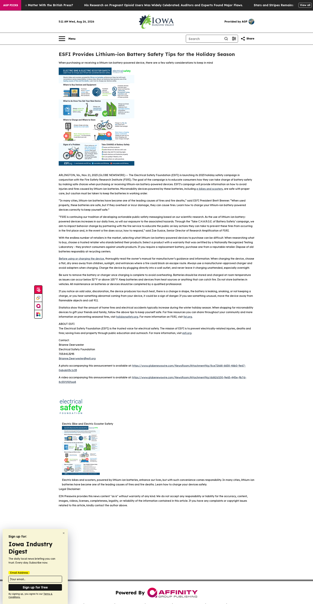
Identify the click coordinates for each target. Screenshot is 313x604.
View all (305, 5)
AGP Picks (10, 5)
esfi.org (187, 333)
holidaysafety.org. (127, 316)
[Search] (226, 38)
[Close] (63, 533)
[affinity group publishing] (38, 306)
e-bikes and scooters (209, 188)
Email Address (19, 572)
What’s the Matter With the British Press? (42, 5)
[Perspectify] (38, 298)
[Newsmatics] (38, 314)
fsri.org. (188, 316)
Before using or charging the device (81, 258)
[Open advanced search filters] (234, 38)
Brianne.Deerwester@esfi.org (77, 358)
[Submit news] (38, 290)
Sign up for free (35, 587)
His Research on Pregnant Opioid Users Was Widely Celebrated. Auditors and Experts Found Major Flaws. (163, 5)
